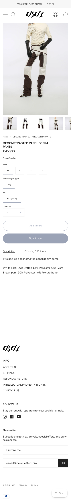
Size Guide (9, 158)
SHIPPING (9, 373)
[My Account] (55, 14)
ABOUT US (9, 367)
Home (5, 137)
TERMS (34, 485)
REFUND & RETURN (15, 378)
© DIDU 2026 (9, 485)
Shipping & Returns (35, 251)
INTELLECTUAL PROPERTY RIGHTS (24, 384)
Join (63, 463)
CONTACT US (11, 390)
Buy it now (35, 238)
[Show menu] (5, 14)
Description (9, 251)
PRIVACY (23, 485)
